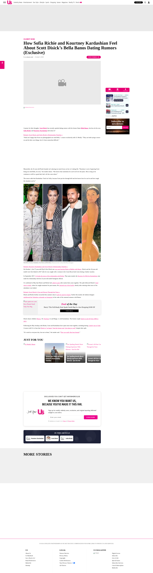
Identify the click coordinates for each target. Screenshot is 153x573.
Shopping (53, 2)
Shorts (77, 2)
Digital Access (116, 553)
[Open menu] (4, 2)
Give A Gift (115, 558)
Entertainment (27, 2)
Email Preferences (31, 560)
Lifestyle (42, 2)
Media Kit (28, 563)
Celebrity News (18, 2)
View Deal (69, 311)
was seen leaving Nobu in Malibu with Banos (68, 269)
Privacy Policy (71, 421)
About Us (28, 553)
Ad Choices (63, 565)
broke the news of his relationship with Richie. (49, 276)
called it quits (56, 283)
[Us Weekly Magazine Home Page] (9, 2)
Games (59, 2)
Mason (39, 319)
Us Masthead (29, 555)
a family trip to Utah (94, 325)
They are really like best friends (70, 332)
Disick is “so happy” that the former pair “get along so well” (58, 328)
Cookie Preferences (65, 560)
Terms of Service (64, 553)
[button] (145, 2)
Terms (64, 421)
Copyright (62, 558)
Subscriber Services (117, 563)
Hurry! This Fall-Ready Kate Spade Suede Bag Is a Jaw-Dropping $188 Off (69, 307)
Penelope (46, 319)
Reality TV (72, 2)
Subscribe (138, 2)
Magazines (65, 2)
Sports (47, 2)
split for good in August (64, 295)
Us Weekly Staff (29, 57)
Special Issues (116, 560)
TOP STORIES (92, 57)
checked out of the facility (66, 285)
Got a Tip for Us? (30, 558)
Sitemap (28, 565)
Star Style (36, 2)
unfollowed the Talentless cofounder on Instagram (38, 297)
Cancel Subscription (117, 565)
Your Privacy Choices (66, 563)
